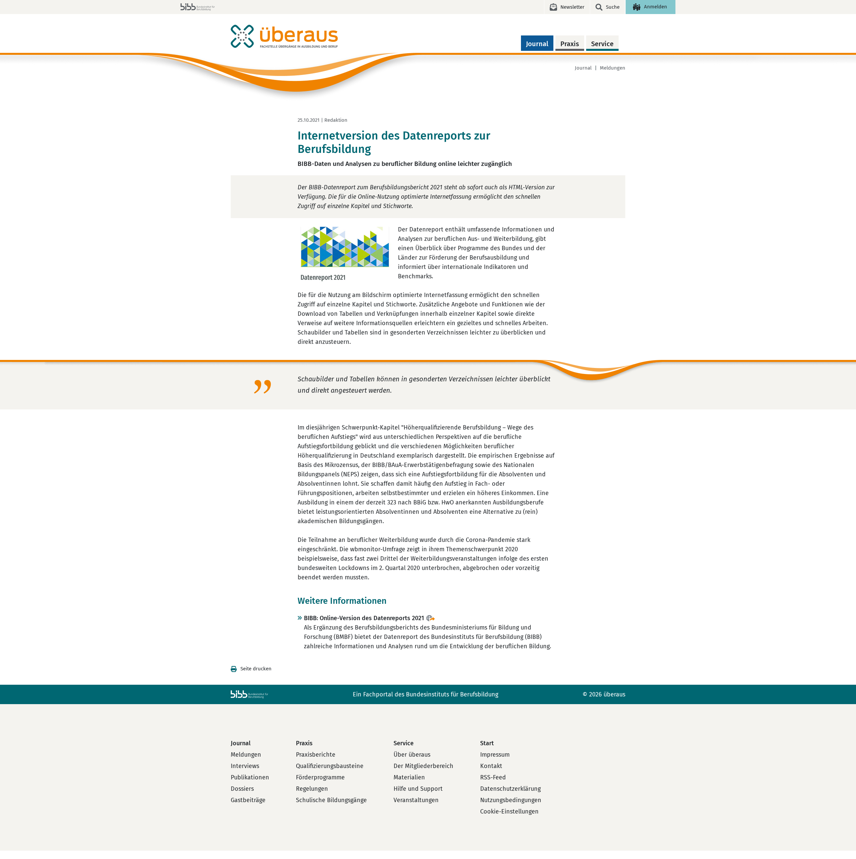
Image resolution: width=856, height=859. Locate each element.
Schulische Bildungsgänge (331, 800)
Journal (537, 44)
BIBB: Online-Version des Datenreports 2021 (364, 618)
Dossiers (242, 788)
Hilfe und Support (418, 788)
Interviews (245, 766)
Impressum (495, 754)
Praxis (569, 44)
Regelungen (312, 788)
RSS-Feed (493, 777)
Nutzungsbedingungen (510, 800)
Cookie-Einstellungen (509, 811)
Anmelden (655, 7)
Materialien (409, 777)
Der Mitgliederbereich (423, 766)
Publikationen (250, 777)
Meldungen (612, 68)
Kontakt (491, 766)
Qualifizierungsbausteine (329, 766)
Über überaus (412, 754)
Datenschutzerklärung (510, 788)
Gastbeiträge (248, 800)
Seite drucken (256, 669)
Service (602, 44)
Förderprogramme (320, 777)
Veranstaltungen (416, 800)
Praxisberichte (315, 754)
